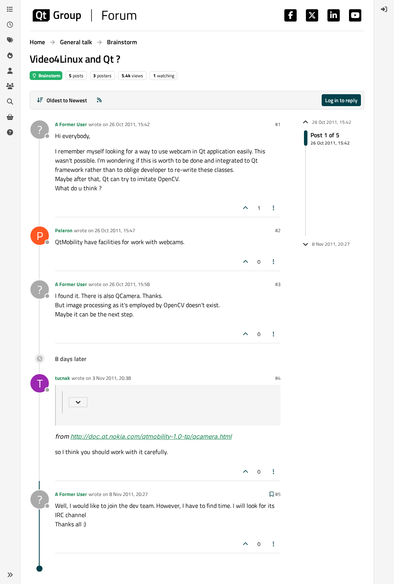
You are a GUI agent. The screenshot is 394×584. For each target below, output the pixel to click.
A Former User (71, 124)
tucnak (62, 378)
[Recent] (10, 24)
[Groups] (10, 86)
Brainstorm (48, 75)
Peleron (63, 230)
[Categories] (10, 9)
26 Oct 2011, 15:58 (129, 284)
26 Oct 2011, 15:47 (115, 230)
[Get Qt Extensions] (10, 117)
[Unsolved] (10, 132)
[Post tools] (274, 208)
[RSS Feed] (99, 100)
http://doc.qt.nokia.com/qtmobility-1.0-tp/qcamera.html (151, 436)
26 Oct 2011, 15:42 (129, 124)
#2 (277, 230)
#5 (277, 494)
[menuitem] (384, 9)
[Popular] (10, 55)
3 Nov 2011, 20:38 (111, 378)
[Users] (10, 71)
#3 (277, 284)
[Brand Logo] (84, 15)
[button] (10, 575)
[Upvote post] (245, 208)
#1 (277, 124)
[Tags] (10, 40)
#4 (277, 378)
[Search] (10, 101)
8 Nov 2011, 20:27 (128, 494)
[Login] (384, 9)
